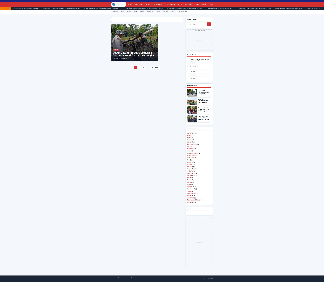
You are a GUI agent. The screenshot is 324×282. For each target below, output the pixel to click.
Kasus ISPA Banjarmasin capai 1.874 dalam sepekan (265, 8)
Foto (188, 160)
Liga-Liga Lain (170, 4)
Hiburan (190, 182)
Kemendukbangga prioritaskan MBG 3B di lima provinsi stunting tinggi (38, 8)
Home (203, 278)
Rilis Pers (138, 4)
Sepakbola (190, 198)
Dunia (180, 4)
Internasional (157, 4)
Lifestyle (190, 162)
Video (204, 4)
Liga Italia (190, 187)
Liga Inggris (191, 175)
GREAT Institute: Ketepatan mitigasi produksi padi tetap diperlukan (161, 8)
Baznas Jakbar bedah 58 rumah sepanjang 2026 (196, 8)
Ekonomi (190, 195)
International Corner (193, 200)
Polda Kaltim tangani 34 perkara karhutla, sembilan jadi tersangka (230, 8)
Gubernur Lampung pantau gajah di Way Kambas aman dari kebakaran (302, 8)
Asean (189, 178)
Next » (157, 67)
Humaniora (115, 11)
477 (152, 67)
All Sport (190, 171)
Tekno (189, 180)
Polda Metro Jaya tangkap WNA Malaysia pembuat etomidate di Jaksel (79, 8)
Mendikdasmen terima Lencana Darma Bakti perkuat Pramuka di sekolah (120, 8)
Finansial (190, 166)
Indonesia (165, 11)
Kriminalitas (191, 169)
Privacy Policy (209, 278)
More (210, 4)
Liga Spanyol (191, 173)
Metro (189, 184)
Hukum (142, 11)
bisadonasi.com (124, 278)
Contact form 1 (194, 66)
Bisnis (130, 4)
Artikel (173, 11)
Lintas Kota (190, 158)
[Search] (209, 24)
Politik (147, 4)
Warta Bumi (188, 4)
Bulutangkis (191, 202)
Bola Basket (191, 189)
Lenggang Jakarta (182, 11)
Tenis (197, 4)
